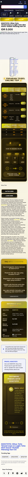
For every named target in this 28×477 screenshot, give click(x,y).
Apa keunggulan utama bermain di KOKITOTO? (14, 267)
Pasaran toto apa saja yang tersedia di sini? (14, 273)
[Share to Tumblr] (26, 473)
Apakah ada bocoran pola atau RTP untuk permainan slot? (14, 285)
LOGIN (7, 19)
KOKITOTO (4, 205)
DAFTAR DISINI (9, 191)
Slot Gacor (10, 240)
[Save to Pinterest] (17, 473)
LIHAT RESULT (23, 94)
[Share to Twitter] (4, 473)
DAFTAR (21, 19)
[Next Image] (27, 45)
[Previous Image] (1, 45)
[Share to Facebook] (8, 473)
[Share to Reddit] (21, 473)
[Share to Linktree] (13, 473)
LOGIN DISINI (9, 195)
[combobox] (12, 6)
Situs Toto (17, 219)
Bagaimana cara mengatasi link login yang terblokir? (14, 279)
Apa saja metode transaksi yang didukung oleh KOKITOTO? (14, 291)
